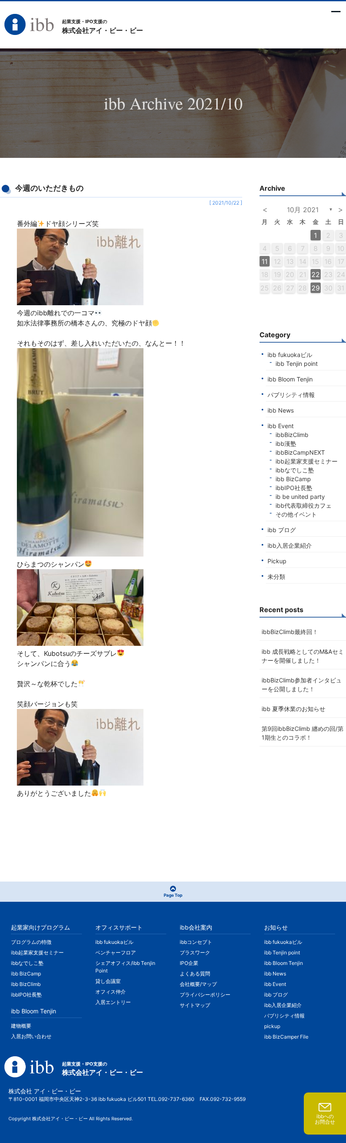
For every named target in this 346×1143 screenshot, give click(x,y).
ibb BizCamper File (286, 1037)
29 (315, 288)
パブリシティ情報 (291, 394)
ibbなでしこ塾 (295, 470)
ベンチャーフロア (115, 952)
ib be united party (300, 496)
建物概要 (21, 1026)
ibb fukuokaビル (290, 354)
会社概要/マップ (198, 984)
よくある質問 (195, 973)
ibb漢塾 (286, 443)
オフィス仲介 (110, 991)
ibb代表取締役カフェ (304, 505)
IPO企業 (189, 963)
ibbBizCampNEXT (300, 452)
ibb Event (281, 425)
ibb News (281, 410)
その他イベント (296, 514)
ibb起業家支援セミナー (307, 461)
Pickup (277, 561)
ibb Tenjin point (297, 363)
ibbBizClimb (292, 434)
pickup (272, 1026)
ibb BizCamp (293, 478)
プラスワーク (195, 952)
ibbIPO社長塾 (294, 487)
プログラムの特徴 (31, 942)
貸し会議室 (108, 981)
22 (315, 274)
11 (265, 261)
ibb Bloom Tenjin (290, 379)
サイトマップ (195, 1005)
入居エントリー (113, 1002)
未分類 (276, 576)
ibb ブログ (282, 529)
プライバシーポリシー (205, 994)
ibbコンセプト (196, 942)
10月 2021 (303, 209)
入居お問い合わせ (31, 1036)
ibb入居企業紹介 (290, 545)
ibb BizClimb (26, 984)
